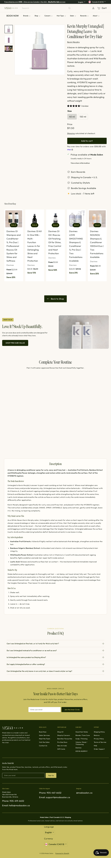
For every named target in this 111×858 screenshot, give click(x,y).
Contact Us (43, 746)
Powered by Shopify (62, 853)
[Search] (69, 8)
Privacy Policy (99, 739)
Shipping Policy (99, 732)
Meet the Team (44, 739)
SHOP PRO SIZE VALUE (15, 343)
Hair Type (60, 16)
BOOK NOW (13, 15)
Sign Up (51, 775)
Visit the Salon (44, 742)
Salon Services (44, 735)
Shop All (60, 732)
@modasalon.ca (84, 792)
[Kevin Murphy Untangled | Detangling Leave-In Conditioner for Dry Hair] (12, 410)
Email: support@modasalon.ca (54, 797)
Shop (36, 16)
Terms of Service (100, 742)
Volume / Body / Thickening (81, 743)
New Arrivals (62, 746)
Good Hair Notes (82, 732)
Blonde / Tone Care (83, 735)
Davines (78, 748)
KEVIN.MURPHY (81, 751)
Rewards (83, 16)
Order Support (99, 749)
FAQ (95, 746)
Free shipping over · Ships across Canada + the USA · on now (34, 2)
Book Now (43, 732)
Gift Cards (61, 749)
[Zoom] (40, 50)
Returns (97, 735)
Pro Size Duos (62, 742)
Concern (47, 16)
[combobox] (46, 8)
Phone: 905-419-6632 (13, 800)
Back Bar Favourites (64, 739)
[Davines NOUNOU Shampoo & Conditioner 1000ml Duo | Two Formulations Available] (97, 243)
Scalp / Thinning (81, 739)
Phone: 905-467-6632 (50, 792)
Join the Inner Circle (72, 710)
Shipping (71, 133)
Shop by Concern (63, 735)
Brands (26, 16)
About (95, 16)
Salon (72, 16)
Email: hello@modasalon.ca (16, 805)
